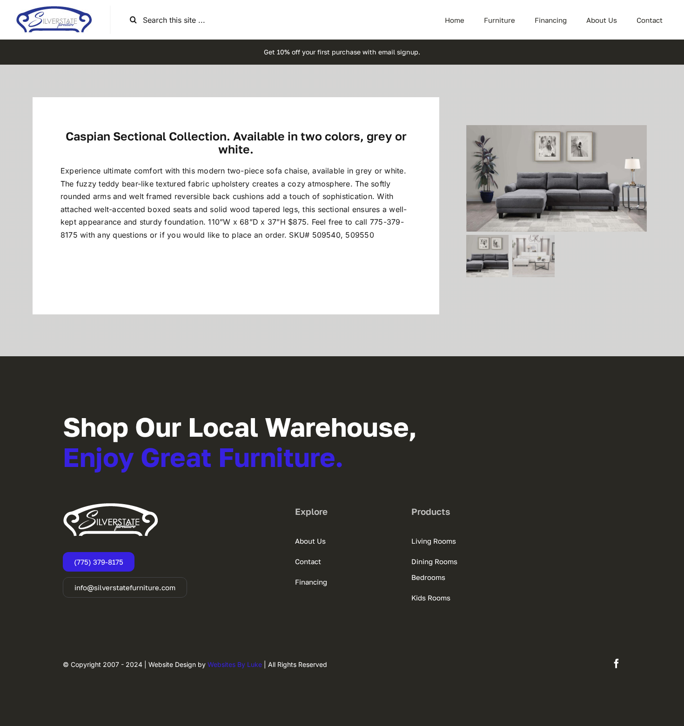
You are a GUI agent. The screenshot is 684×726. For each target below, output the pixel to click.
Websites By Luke (235, 664)
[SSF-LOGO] (54, 9)
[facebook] (616, 663)
